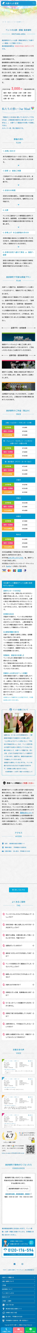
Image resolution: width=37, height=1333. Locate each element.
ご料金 (4, 1285)
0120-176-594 (10, 1305)
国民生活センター (26, 812)
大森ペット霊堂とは (8, 1277)
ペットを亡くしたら (8, 1293)
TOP (3, 22)
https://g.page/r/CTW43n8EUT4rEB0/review (13, 1153)
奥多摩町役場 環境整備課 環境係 (17, 1194)
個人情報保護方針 (29, 1269)
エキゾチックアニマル (15, 557)
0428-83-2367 (13, 1197)
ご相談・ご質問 (6, 1301)
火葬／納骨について (8, 1281)
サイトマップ (20, 1269)
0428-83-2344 (28, 1197)
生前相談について (7, 1289)
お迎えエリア (10, 22)
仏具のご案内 (11, 1269)
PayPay (8, 566)
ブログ (4, 1269)
